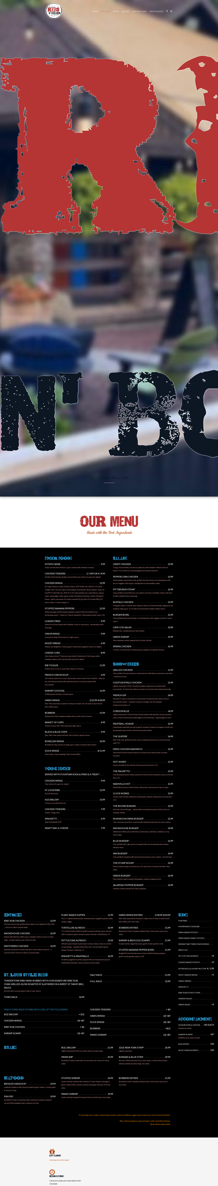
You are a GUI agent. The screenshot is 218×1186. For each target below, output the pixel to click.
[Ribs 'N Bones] (53, 11)
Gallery (126, 11)
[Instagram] (171, 11)
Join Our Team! (139, 11)
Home (95, 11)
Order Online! (156, 11)
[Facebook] (167, 11)
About (116, 11)
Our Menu (105, 11)
